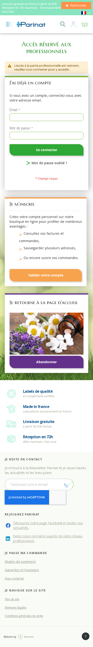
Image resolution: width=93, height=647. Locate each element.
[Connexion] (73, 24)
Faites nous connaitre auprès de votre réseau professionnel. (48, 538)
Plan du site (12, 599)
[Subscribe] (67, 484)
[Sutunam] (25, 637)
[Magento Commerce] (31, 24)
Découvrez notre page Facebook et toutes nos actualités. (48, 525)
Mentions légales (15, 607)
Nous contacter (14, 578)
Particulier (78, 5)
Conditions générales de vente (24, 616)
